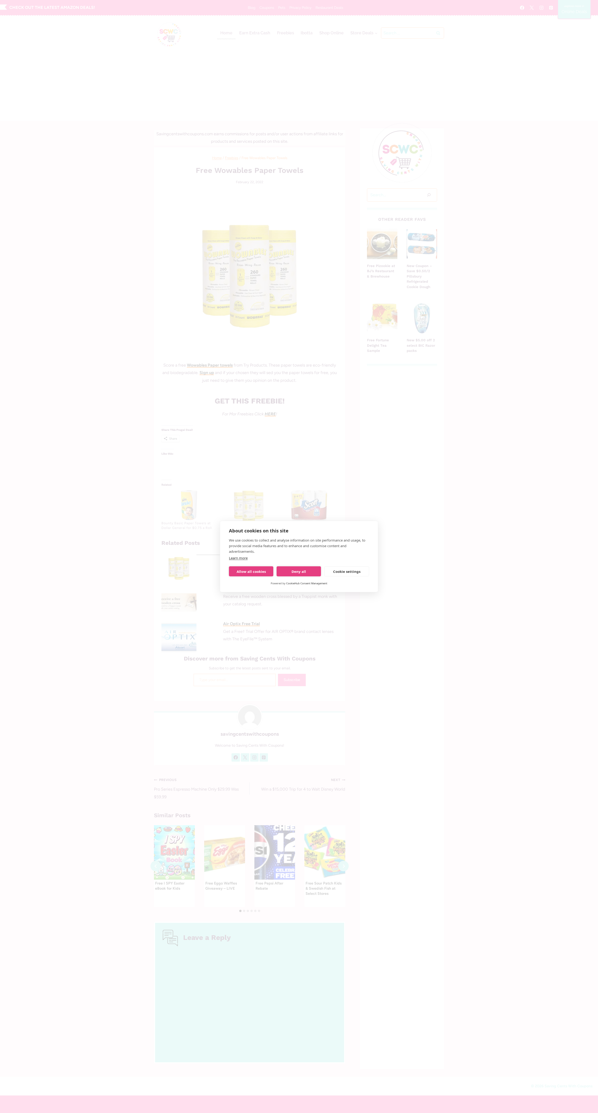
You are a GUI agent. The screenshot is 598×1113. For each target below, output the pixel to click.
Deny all (299, 571)
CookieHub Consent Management (306, 583)
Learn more (238, 558)
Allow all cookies (251, 571)
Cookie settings (346, 571)
